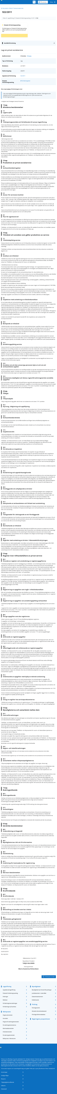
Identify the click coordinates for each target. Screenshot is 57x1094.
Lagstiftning (10, 18)
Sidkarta (3, 1085)
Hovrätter (5, 1018)
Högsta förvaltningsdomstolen (11, 1021)
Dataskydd (4, 1089)
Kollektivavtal (35, 1000)
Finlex (4, 18)
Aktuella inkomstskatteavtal (39, 1011)
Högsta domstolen (7, 1015)
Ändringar (5, 996)
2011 (33, 18)
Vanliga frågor (5, 1075)
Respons (3, 1079)
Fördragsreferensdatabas (38, 1014)
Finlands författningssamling (12, 8)
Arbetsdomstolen (7, 1032)
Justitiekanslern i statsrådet (39, 993)
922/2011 (23, 76)
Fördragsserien (36, 1008)
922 (37, 18)
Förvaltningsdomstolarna (9, 1025)
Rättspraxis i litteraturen (9, 1038)
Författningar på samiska (9, 1006)
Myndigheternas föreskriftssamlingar (42, 990)
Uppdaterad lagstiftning (9, 990)
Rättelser (5, 1000)
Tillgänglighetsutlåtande (7, 1082)
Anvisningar (4, 1072)
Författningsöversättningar (10, 1003)
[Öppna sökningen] (34, 2)
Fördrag (34, 1004)
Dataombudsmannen (37, 996)
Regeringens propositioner (41, 1019)
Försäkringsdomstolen (9, 1035)
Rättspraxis (7, 1012)
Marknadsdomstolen (8, 1028)
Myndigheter (36, 986)
